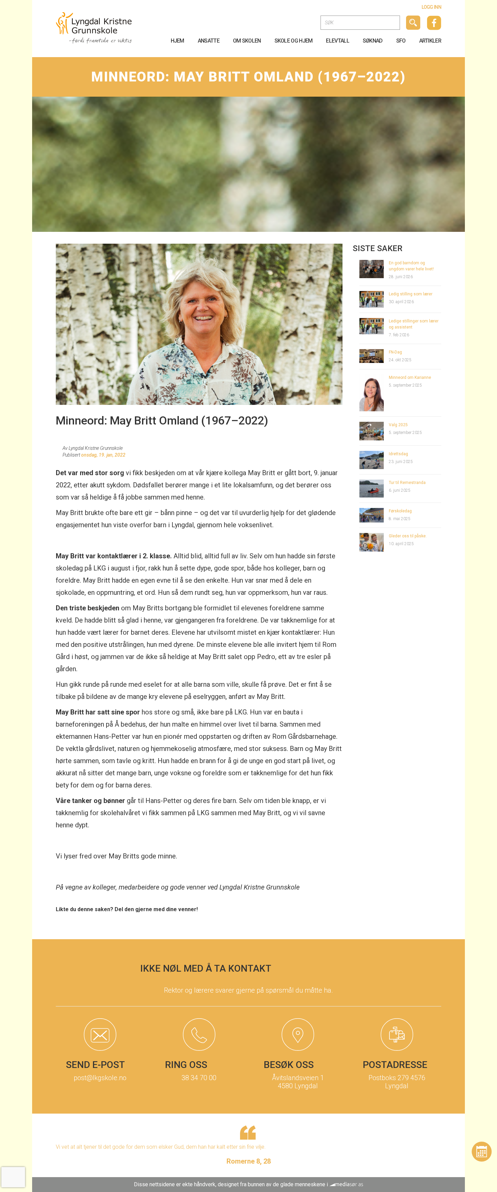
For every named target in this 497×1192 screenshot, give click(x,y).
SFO (401, 41)
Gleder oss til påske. (408, 536)
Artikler (430, 41)
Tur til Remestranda (407, 482)
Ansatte (208, 41)
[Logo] (94, 27)
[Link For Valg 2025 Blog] (371, 431)
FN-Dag (395, 352)
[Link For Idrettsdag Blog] (371, 459)
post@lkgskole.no (100, 1078)
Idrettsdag (398, 454)
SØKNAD (373, 41)
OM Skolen (247, 41)
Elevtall (337, 41)
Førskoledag (400, 511)
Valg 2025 (398, 424)
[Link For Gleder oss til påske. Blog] (371, 542)
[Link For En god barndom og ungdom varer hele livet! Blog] (371, 268)
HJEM (177, 41)
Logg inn (431, 7)
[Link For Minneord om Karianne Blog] (371, 392)
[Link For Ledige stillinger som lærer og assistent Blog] (371, 325)
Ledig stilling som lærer (410, 294)
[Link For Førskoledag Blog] (371, 515)
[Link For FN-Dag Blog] (371, 355)
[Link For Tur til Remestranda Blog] (371, 488)
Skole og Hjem (294, 41)
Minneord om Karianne (410, 377)
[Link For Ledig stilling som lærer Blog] (371, 299)
